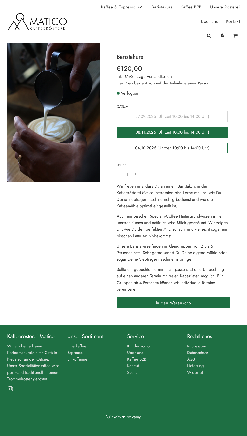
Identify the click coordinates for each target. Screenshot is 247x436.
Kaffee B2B (191, 7)
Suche (132, 372)
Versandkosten (159, 76)
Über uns (209, 21)
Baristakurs (161, 7)
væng (137, 417)
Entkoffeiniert (78, 359)
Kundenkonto (138, 346)
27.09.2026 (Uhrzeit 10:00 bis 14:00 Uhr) (172, 116)
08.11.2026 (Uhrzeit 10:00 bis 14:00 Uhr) (172, 132)
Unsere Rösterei (225, 7)
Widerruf (195, 372)
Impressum (196, 346)
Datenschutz (197, 352)
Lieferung (195, 365)
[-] (118, 174)
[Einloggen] (222, 36)
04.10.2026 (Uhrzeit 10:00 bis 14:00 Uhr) (172, 148)
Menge (121, 165)
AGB (191, 359)
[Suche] (208, 36)
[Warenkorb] (236, 36)
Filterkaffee (76, 346)
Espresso (75, 352)
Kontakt (233, 21)
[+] (135, 174)
